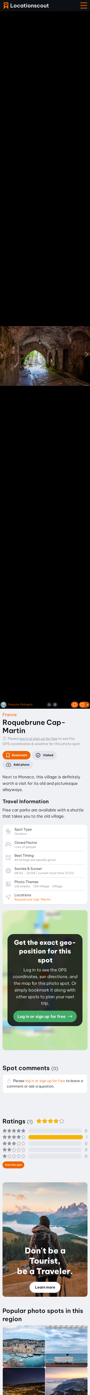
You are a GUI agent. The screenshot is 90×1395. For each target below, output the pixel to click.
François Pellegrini (20, 704)
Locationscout (26, 5)
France (9, 714)
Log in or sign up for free (42, 1016)
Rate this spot (13, 1164)
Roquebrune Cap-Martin (32, 899)
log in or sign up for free (38, 738)
